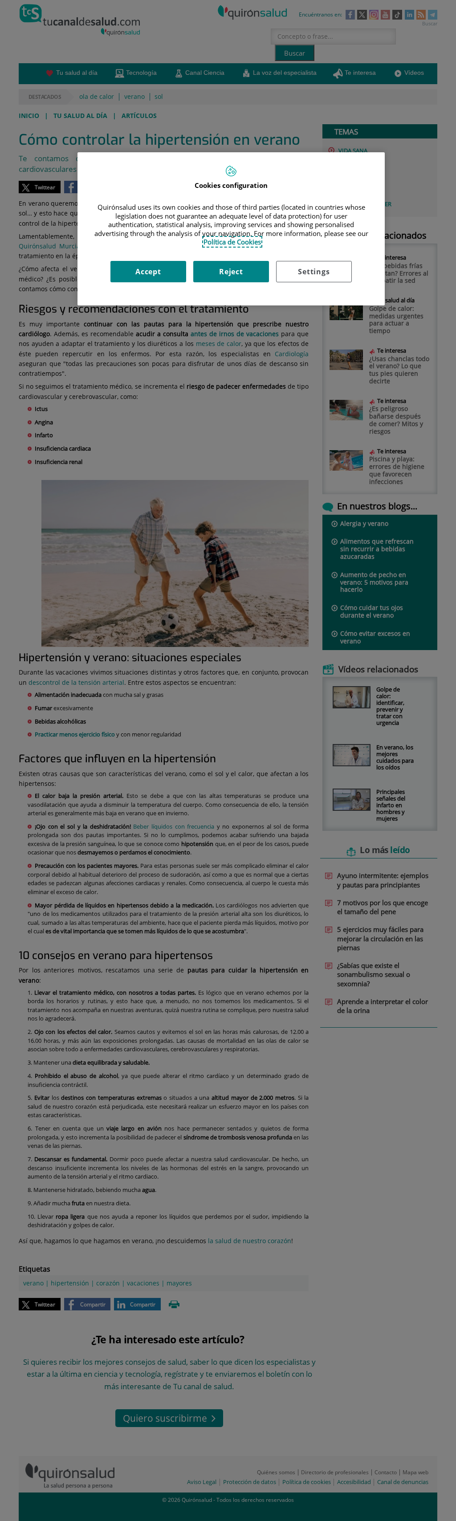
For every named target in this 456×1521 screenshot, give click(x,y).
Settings (314, 272)
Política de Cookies (232, 241)
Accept (148, 272)
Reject (231, 272)
